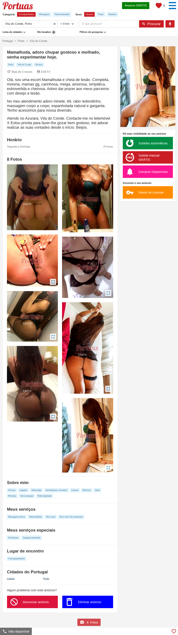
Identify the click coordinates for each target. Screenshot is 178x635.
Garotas (89, 14)
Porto (46, 578)
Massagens (44, 14)
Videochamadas (62, 14)
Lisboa (10, 578)
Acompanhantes (26, 14)
